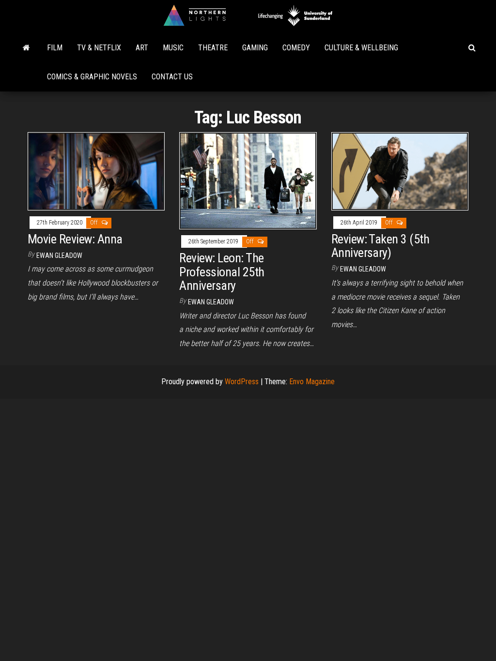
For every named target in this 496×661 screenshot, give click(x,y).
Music (173, 47)
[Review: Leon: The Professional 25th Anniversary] (247, 180)
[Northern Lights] (26, 47)
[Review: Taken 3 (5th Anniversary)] (399, 171)
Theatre (213, 47)
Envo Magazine (312, 381)
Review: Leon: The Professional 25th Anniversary (221, 272)
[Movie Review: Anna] (96, 171)
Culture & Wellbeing (361, 47)
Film (54, 47)
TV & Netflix (99, 47)
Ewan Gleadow (59, 255)
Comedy (296, 47)
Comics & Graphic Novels (92, 76)
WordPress (242, 381)
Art (142, 47)
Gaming (255, 47)
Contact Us (172, 76)
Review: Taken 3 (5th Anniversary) (380, 246)
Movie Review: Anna (75, 239)
